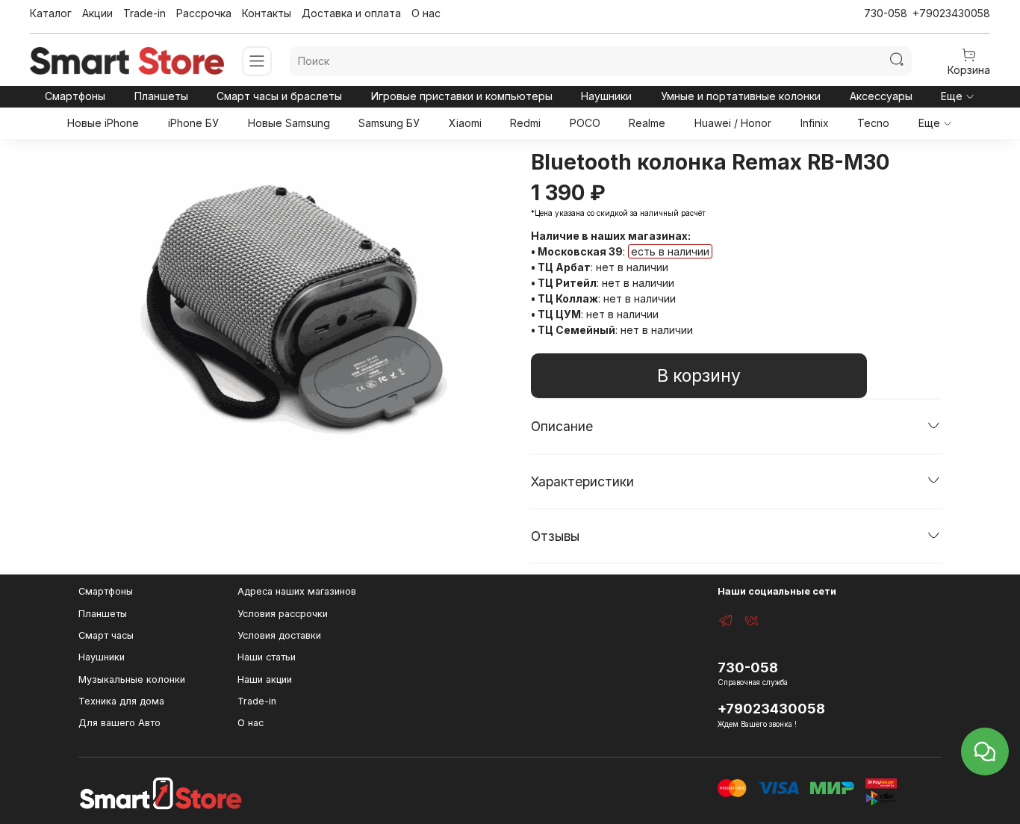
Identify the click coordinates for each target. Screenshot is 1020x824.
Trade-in (144, 13)
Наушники (606, 96)
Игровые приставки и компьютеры (462, 96)
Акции (97, 13)
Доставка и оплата (351, 13)
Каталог (51, 13)
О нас (426, 13)
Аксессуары (881, 96)
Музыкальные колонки (131, 679)
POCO (585, 123)
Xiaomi (465, 123)
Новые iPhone (103, 123)
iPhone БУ (193, 123)
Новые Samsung (289, 123)
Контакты (266, 13)
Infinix (814, 123)
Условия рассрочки (282, 613)
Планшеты (161, 96)
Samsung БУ (389, 123)
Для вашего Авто (119, 722)
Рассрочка (203, 13)
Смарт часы (106, 635)
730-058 (885, 13)
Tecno (873, 123)
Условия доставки (279, 635)
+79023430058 (951, 13)
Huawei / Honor (732, 123)
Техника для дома (121, 701)
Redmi (525, 123)
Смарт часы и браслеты (279, 96)
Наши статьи (266, 657)
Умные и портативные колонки (741, 96)
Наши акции (264, 679)
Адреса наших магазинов (296, 591)
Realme (647, 123)
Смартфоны (75, 96)
